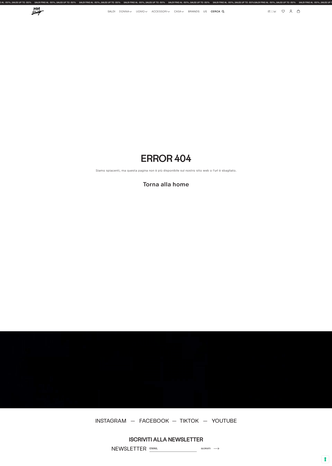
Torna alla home (166, 184)
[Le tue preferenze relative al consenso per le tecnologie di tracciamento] (325, 459)
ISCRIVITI (206, 448)
